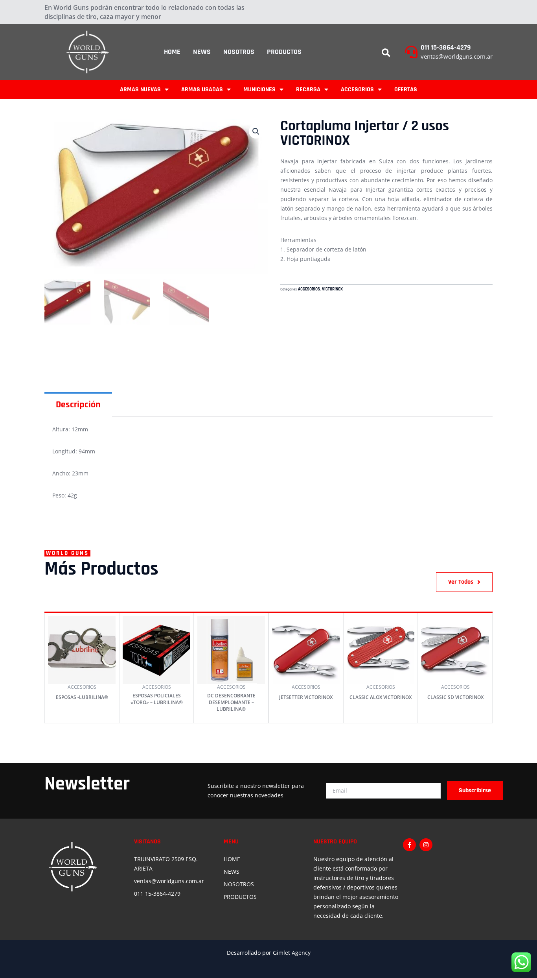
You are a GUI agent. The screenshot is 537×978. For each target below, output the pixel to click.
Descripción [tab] (78, 404)
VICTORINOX (332, 289)
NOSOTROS (238, 51)
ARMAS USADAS (202, 89)
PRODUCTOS (284, 51)
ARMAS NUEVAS (140, 89)
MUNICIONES (259, 89)
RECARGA (308, 89)
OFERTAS (405, 89)
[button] (386, 53)
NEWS (202, 51)
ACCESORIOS (357, 89)
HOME (172, 51)
